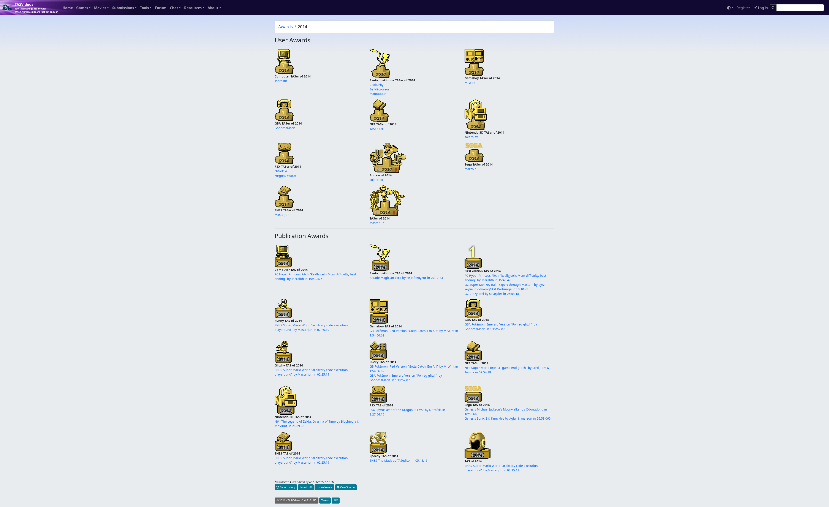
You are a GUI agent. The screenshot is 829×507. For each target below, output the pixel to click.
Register (743, 7)
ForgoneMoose (285, 176)
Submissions (123, 7)
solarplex (471, 137)
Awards (285, 27)
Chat (174, 7)
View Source (347, 487)
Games (82, 7)
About (213, 7)
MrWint (470, 83)
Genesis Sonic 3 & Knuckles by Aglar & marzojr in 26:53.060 (508, 418)
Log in (762, 7)
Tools (144, 7)
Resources (193, 7)
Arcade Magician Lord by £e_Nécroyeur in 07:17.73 (406, 278)
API (336, 500)
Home (68, 7)
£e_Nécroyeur (379, 89)
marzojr (470, 169)
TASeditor (376, 129)
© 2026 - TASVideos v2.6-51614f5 (296, 500)
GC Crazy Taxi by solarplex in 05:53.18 (492, 294)
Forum (160, 7)
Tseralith (281, 81)
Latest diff (306, 487)
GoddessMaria (285, 128)
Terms (325, 500)
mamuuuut (378, 94)
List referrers (324, 487)
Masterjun (282, 215)
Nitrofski (281, 171)
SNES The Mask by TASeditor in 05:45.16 (398, 460)
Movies (100, 7)
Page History (287, 487)
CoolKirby (376, 85)
